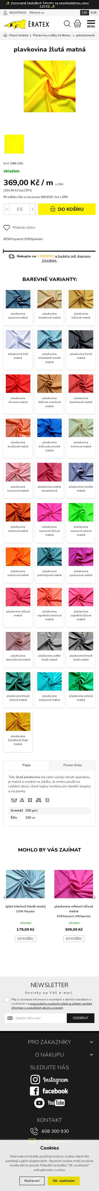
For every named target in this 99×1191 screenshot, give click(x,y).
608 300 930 (55, 1131)
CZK (84, 12)
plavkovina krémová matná (81, 444)
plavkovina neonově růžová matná (49, 531)
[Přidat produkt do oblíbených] (43, 872)
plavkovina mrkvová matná (18, 529)
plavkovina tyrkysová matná (49, 698)
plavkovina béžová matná (81, 315)
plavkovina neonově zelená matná (81, 531)
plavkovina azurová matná (18, 315)
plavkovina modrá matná (81, 489)
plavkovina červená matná (18, 400)
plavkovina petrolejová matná (49, 573)
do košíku (70, 209)
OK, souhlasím (64, 1181)
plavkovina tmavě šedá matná (81, 657)
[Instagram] (49, 1079)
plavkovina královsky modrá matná (49, 446)
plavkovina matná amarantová (49, 489)
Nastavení (32, 1181)
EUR (93, 12)
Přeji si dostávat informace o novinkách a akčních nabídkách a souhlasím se (51, 1004)
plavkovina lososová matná (18, 489)
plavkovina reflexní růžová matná (74, 908)
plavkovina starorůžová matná (18, 657)
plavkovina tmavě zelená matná (18, 698)
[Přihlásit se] (5, 12)
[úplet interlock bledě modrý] (25, 884)
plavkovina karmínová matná (81, 400)
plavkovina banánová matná (49, 315)
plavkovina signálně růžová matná (81, 615)
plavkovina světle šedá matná (49, 657)
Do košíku (25, 939)
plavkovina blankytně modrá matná (49, 358)
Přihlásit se (36, 12)
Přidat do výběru (24, 228)
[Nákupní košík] (77, 23)
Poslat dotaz (73, 765)
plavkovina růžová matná (18, 613)
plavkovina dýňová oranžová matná (49, 402)
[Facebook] (49, 1091)
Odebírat (80, 1018)
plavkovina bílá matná (18, 356)
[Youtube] (49, 1103)
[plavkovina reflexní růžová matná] (73, 884)
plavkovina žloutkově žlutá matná (18, 740)
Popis (27, 765)
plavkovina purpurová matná (81, 573)
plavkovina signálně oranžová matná (49, 615)
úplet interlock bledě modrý (25, 906)
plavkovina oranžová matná (18, 573)
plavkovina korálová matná (18, 444)
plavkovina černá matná (81, 356)
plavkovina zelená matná (81, 698)
